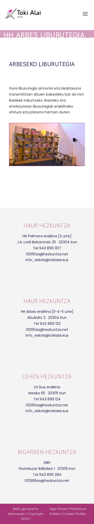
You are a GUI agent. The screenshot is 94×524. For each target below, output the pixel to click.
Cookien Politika (74, 514)
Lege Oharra (58, 509)
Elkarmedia (16, 514)
